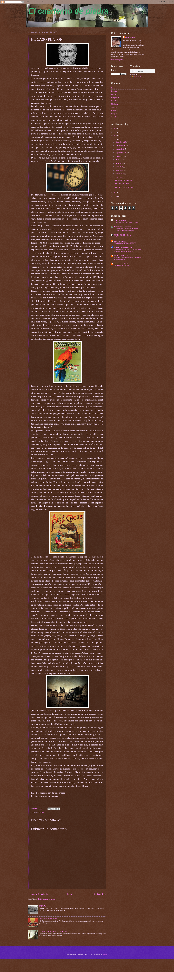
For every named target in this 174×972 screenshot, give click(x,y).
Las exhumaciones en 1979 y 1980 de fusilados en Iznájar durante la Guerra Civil (128, 250)
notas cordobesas (119, 241)
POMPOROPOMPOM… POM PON (125, 243)
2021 (115, 196)
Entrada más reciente (38, 893)
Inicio (69, 893)
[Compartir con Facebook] (56, 809)
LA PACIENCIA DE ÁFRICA (49, 918)
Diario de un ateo (120, 220)
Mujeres (114, 107)
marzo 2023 (120, 170)
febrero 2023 (120, 173)
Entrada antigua (99, 893)
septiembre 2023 (121, 152)
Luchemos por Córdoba (122, 264)
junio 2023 (119, 163)
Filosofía (114, 91)
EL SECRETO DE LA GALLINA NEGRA (53, 931)
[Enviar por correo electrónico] (49, 809)
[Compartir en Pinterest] (58, 809)
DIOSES (116, 237)
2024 (115, 135)
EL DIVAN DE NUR (121, 255)
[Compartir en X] (53, 809)
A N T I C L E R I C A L (122, 235)
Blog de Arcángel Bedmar (123, 247)
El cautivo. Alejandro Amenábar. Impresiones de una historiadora (128, 259)
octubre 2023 (120, 149)
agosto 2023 (120, 156)
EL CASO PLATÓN (122, 183)
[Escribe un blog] (51, 809)
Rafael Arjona (130, 37)
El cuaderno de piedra (68, 11)
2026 (115, 128)
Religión (114, 113)
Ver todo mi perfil (117, 59)
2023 (115, 139)
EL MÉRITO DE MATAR (123, 180)
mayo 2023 (119, 166)
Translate (138, 77)
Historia (114, 94)
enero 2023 (119, 177)
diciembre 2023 (121, 142)
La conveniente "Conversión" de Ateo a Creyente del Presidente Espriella (126, 230)
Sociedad (41, 812)
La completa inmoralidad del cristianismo (126, 222)
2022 (115, 192)
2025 (115, 132)
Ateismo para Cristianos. (122, 226)
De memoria (115, 88)
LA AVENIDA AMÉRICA (122, 266)
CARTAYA (42, 906)
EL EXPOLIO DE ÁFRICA (124, 187)
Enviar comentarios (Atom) (47, 899)
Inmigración (115, 97)
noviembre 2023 (121, 145)
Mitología (114, 104)
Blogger (105, 954)
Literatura (114, 101)
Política (113, 110)
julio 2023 (119, 159)
